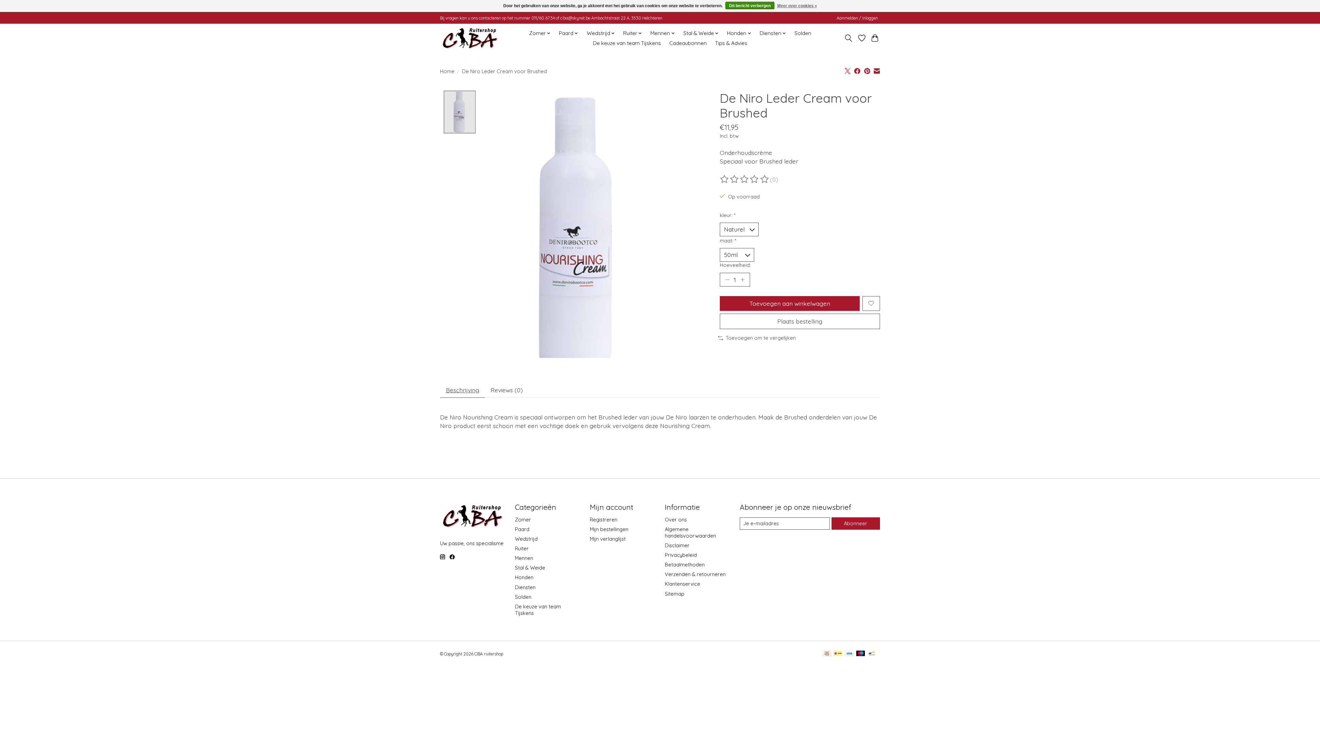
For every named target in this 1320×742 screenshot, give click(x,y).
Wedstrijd (526, 539)
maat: (728, 240)
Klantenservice (682, 584)
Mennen (524, 558)
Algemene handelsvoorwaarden (690, 532)
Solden (802, 33)
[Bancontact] (872, 654)
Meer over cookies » (797, 5)
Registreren (603, 519)
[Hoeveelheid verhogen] (742, 279)
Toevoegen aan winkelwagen (789, 303)
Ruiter (522, 548)
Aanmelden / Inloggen (857, 18)
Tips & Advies (731, 43)
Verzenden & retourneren (695, 574)
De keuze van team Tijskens (627, 43)
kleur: (728, 215)
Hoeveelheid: (735, 265)
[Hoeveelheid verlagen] (727, 279)
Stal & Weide (530, 567)
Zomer (523, 519)
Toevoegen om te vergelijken (761, 338)
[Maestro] (860, 654)
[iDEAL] (838, 654)
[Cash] (827, 654)
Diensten (525, 587)
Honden (524, 577)
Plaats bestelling (799, 321)
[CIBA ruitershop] (470, 38)
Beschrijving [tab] (462, 390)
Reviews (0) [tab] (507, 390)
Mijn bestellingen (609, 529)
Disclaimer (677, 545)
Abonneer (855, 523)
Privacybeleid (681, 555)
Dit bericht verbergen (750, 5)
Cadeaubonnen (688, 43)
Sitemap (674, 594)
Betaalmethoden (685, 564)
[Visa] (849, 654)
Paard (522, 529)
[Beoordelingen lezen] (745, 179)
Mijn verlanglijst (608, 539)
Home (447, 71)
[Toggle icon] (849, 38)
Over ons (676, 519)
